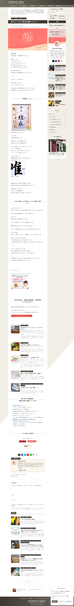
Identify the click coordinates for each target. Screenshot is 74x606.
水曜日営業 (30, 330)
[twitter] (19, 455)
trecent (23, 362)
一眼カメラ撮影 (25, 347)
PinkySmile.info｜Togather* (16, 2)
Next (65, 149)
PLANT (23, 360)
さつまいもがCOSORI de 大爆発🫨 (28, 519)
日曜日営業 (26, 331)
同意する (54, 601)
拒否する (61, 601)
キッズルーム (35, 362)
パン (35, 331)
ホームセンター (36, 360)
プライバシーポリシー (49, 598)
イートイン (29, 361)
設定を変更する (69, 601)
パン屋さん (34, 330)
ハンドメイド (29, 332)
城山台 (22, 361)
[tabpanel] (57, 148)
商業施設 (30, 362)
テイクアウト (33, 332)
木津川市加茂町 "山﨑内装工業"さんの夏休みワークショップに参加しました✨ (60, 87)
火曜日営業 (23, 330)
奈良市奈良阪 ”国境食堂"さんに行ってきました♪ (57, 154)
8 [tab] (59, 159)
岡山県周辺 (42, 5)
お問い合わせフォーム (41, 598)
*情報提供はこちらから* (60, 5)
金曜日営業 (38, 330)
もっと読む (28, 581)
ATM (21, 360)
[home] (25, 470)
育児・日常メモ (51, 5)
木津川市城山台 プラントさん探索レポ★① (30, 357)
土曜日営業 (22, 331)
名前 (13, 494)
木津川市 (27, 330)
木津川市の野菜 (40, 346)
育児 (22, 389)
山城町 (37, 332)
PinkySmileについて (14, 5)
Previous (50, 149)
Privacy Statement (62, 604)
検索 (57, 21)
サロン (25, 346)
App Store (21, 424)
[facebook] (22, 455)
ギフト (26, 361)
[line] (30, 455)
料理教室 (31, 346)
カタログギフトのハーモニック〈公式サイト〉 (21, 273)
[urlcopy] (36, 455)
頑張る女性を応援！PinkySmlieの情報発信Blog (37, 602)
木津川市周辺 (32, 5)
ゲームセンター (41, 360)
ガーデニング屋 (26, 362)
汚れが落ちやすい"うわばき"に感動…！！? (29, 387)
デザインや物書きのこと (23, 5)
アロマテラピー (35, 346)
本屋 (23, 361)
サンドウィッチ (24, 332)
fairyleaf (28, 346)
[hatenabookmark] (25, 455)
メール (13, 499)
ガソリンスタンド (28, 360)
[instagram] (23, 470)
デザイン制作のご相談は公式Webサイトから (20, 315)
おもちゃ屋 (32, 361)
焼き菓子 (29, 331)
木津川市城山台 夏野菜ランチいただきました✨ (30, 345)
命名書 (13, 476)
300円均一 (36, 361)
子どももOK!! (42, 330)
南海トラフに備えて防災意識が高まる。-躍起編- (31, 373)
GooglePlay (22, 425)
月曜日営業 (33, 331)
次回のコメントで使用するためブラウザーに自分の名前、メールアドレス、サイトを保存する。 (27, 505)
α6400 (23, 346)
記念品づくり (17, 476)
